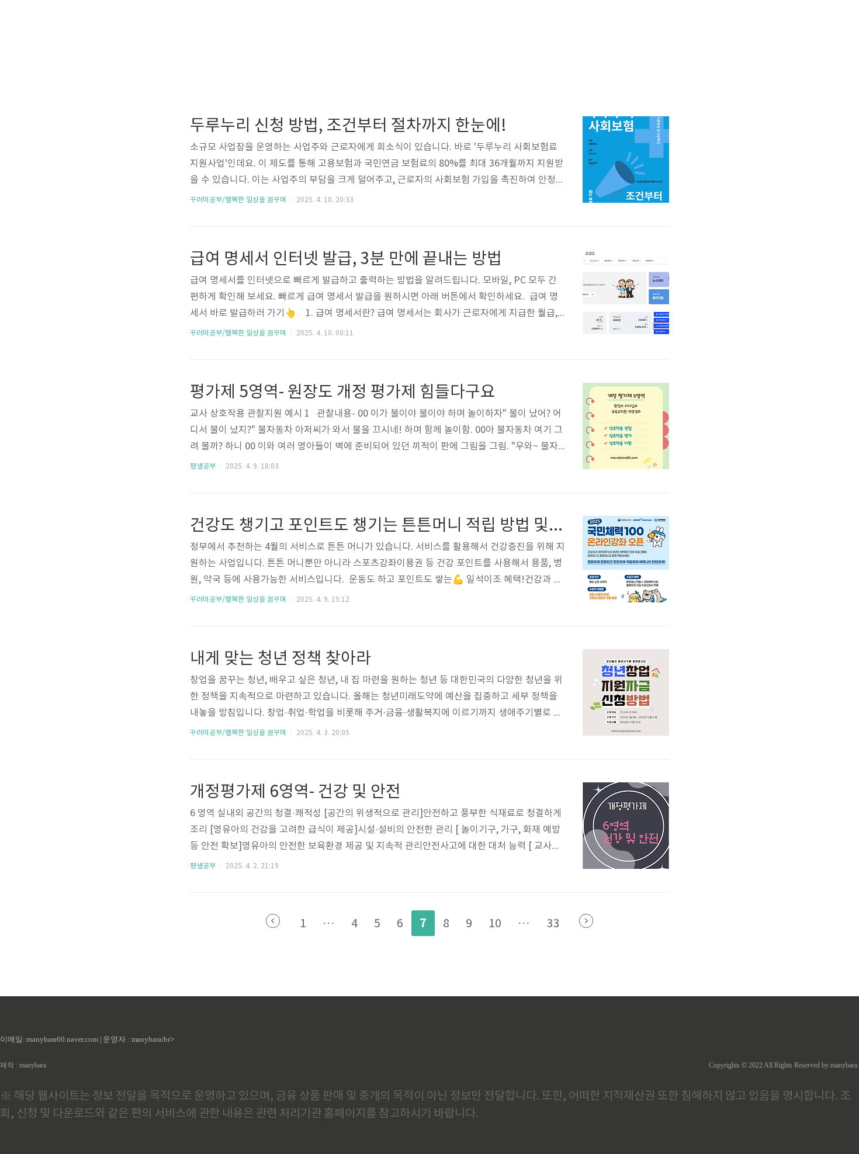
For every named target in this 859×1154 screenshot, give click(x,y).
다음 (586, 921)
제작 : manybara (23, 1065)
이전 (273, 921)
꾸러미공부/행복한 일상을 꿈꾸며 (238, 200)
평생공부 (203, 466)
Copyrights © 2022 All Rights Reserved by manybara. (784, 1065)
